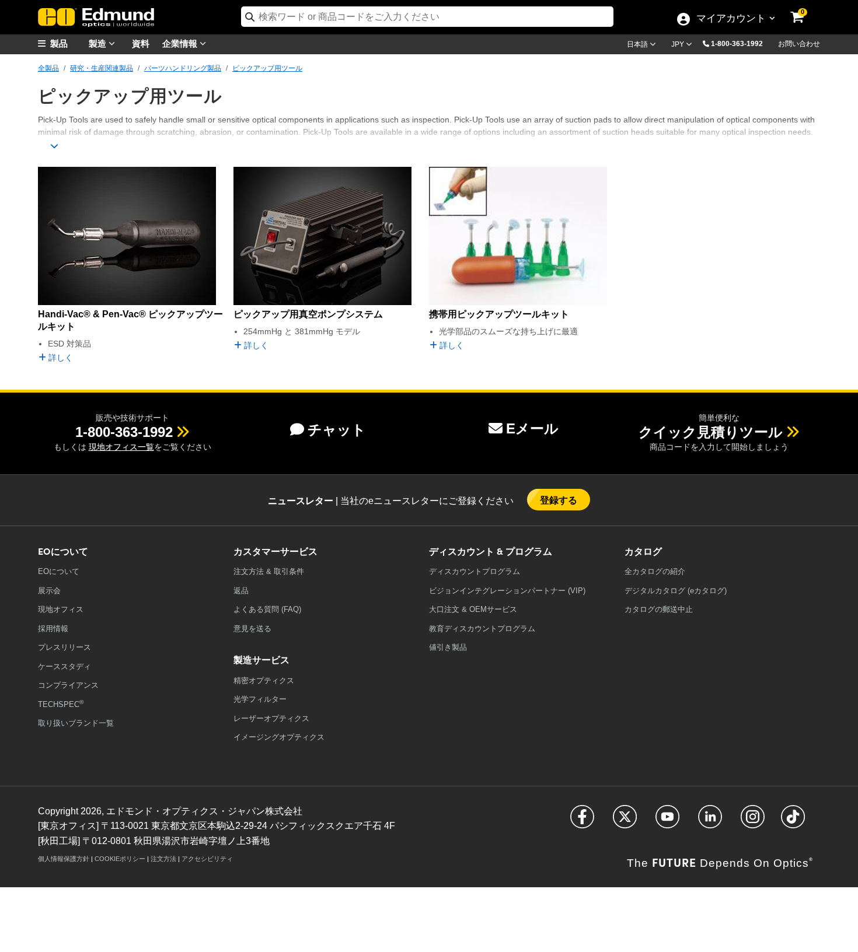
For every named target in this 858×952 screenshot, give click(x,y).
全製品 (48, 68)
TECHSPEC (60, 704)
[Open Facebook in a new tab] (582, 822)
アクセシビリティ (207, 858)
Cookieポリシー (120, 858)
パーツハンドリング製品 (182, 68)
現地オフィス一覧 (121, 447)
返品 (241, 590)
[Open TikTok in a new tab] (793, 822)
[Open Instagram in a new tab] (753, 822)
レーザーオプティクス (271, 718)
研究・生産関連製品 (101, 68)
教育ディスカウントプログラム (482, 628)
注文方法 (163, 858)
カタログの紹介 (655, 571)
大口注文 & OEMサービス (473, 609)
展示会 (49, 590)
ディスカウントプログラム (474, 571)
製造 (99, 43)
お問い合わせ (799, 44)
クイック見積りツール (711, 432)
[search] (427, 16)
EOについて (58, 571)
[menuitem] (67, 43)
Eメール (532, 428)
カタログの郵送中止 (659, 609)
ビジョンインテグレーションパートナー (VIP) (507, 590)
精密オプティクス (263, 680)
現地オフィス (60, 609)
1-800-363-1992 (737, 44)
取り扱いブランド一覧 (76, 723)
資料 (140, 43)
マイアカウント (730, 19)
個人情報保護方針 (63, 858)
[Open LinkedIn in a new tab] (710, 822)
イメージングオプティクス (279, 737)
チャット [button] (337, 430)
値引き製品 (448, 647)
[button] (741, 43)
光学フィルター (260, 699)
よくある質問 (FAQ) (267, 609)
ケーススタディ (64, 666)
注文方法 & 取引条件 (268, 571)
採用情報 (53, 628)
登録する (559, 500)
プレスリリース (64, 647)
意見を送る (252, 628)
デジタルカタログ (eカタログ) (676, 590)
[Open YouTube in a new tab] (667, 822)
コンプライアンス (68, 685)
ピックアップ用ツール (267, 68)
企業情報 (181, 43)
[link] (805, 9)
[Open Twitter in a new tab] (625, 822)
